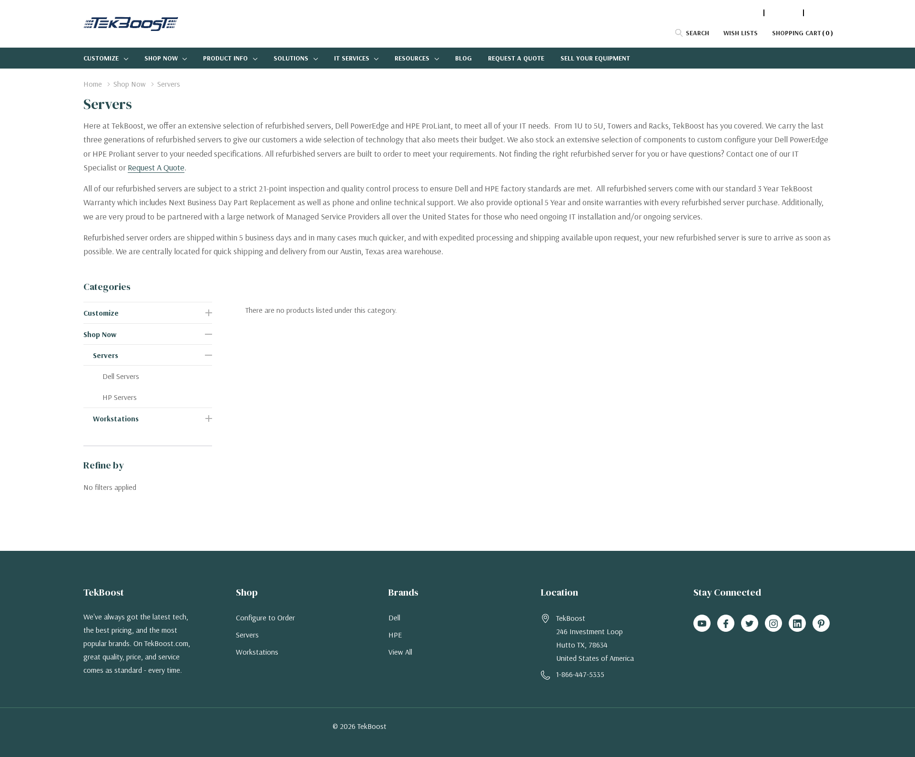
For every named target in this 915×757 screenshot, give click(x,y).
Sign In (820, 13)
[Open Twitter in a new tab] (750, 624)
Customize (101, 58)
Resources (412, 58)
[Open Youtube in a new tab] (702, 624)
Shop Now (161, 58)
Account (783, 13)
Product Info (225, 58)
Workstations (116, 418)
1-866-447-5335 (735, 13)
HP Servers (119, 397)
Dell (394, 617)
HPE (395, 634)
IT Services (351, 58)
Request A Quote (156, 167)
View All (400, 652)
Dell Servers (120, 376)
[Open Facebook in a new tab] (726, 624)
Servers (105, 355)
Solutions (291, 58)
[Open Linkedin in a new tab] (797, 624)
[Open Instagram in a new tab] (773, 624)
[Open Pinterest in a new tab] (821, 624)
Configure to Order (265, 617)
